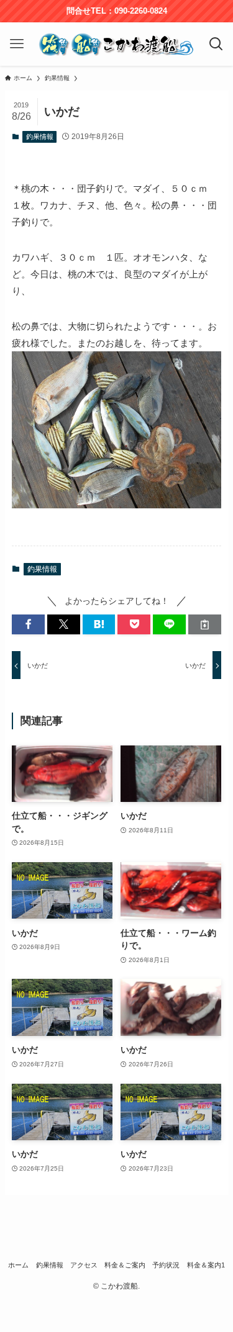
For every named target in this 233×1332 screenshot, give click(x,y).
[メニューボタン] (16, 44)
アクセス (84, 1265)
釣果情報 (39, 136)
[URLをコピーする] (204, 624)
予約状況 (166, 1265)
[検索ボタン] (216, 44)
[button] (28, 624)
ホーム (18, 1265)
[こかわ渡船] (117, 44)
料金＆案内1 (206, 1265)
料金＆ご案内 (124, 1265)
